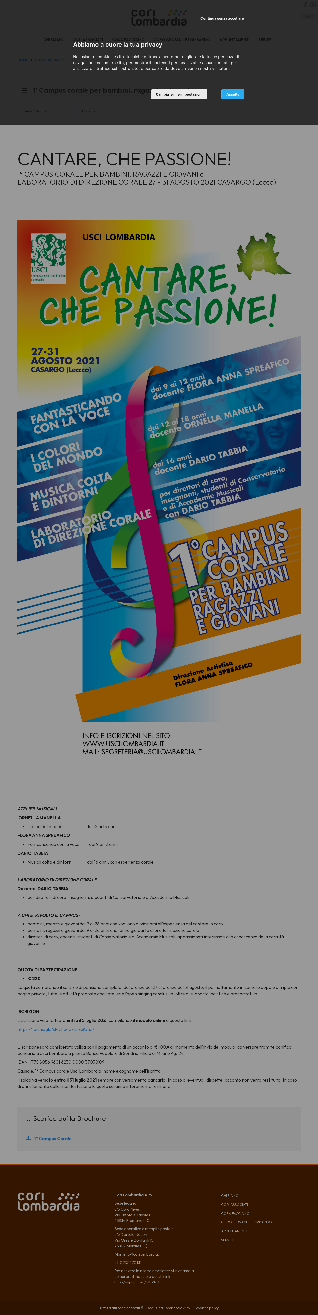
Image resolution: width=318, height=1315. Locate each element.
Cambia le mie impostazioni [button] (179, 94)
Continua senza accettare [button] (222, 18)
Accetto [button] (232, 94)
